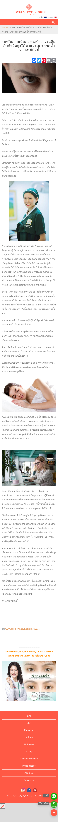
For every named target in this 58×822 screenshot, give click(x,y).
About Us (29, 773)
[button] (53, 22)
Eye (29, 716)
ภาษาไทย (40, 17)
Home (5, 27)
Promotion (29, 730)
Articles (29, 737)
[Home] (29, 7)
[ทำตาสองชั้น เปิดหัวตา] (29, 78)
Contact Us (29, 780)
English (51, 17)
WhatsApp (54, 803)
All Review (29, 744)
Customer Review (29, 759)
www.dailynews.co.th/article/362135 (22, 629)
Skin (29, 723)
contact (54, 811)
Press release (29, 766)
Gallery (29, 751)
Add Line (54, 795)
